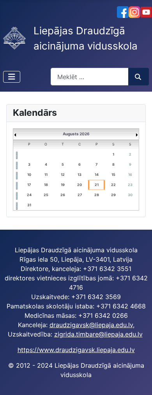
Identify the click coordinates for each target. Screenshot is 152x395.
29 (113, 195)
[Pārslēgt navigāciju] (11, 77)
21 (97, 184)
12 (63, 174)
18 (46, 184)
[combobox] (90, 76)
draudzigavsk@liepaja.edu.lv (91, 325)
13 (79, 174)
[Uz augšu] (138, 380)
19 (63, 184)
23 (130, 184)
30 (130, 195)
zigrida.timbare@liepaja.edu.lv (98, 334)
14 (97, 174)
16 (130, 174)
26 (62, 195)
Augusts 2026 (76, 133)
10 (29, 174)
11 (46, 174)
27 (80, 195)
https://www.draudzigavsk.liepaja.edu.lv (76, 350)
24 (29, 195)
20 (79, 184)
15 (113, 174)
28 (96, 195)
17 (29, 184)
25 (46, 195)
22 (113, 184)
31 (29, 205)
